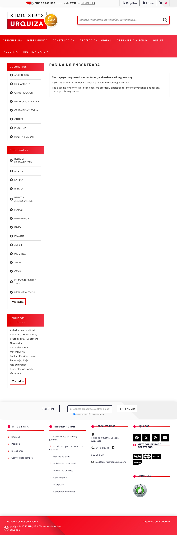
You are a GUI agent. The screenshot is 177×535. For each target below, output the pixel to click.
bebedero (16, 334)
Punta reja (16, 360)
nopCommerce (29, 521)
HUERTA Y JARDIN (24, 136)
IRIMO (17, 227)
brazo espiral (17, 338)
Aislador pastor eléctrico (24, 330)
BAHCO (18, 188)
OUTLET (158, 40)
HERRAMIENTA (22, 83)
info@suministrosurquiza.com (110, 461)
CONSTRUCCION (23, 92)
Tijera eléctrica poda (22, 369)
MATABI (18, 209)
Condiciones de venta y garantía (63, 438)
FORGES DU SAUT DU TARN (26, 282)
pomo (33, 356)
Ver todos (18, 301)
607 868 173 (97, 454)
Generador (16, 343)
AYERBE (18, 244)
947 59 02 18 (102, 447)
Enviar (130, 409)
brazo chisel (30, 334)
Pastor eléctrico (19, 356)
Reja (26, 360)
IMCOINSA (20, 253)
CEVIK (17, 271)
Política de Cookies (63, 470)
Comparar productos (64, 491)
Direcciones (17, 450)
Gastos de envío (61, 456)
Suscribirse (81, 414)
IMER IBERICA (21, 218)
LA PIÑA (18, 179)
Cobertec (164, 521)
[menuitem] (12, 40)
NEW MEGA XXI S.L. (25, 292)
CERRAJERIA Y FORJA (26, 110)
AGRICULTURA (22, 75)
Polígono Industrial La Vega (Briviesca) (105, 439)
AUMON (18, 171)
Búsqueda (58, 484)
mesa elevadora (19, 347)
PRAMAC (19, 236)
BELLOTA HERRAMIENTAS (23, 160)
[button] (12, 40)
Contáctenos (60, 477)
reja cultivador (18, 364)
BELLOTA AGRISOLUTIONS (23, 199)
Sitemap (15, 436)
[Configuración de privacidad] (7, 528)
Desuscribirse (97, 414)
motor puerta (17, 351)
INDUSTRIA (20, 127)
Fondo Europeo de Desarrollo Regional (66, 448)
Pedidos (15, 443)
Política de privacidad (64, 463)
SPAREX (18, 262)
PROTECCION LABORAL (27, 101)
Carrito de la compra (22, 457)
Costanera (32, 338)
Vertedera (15, 373)
